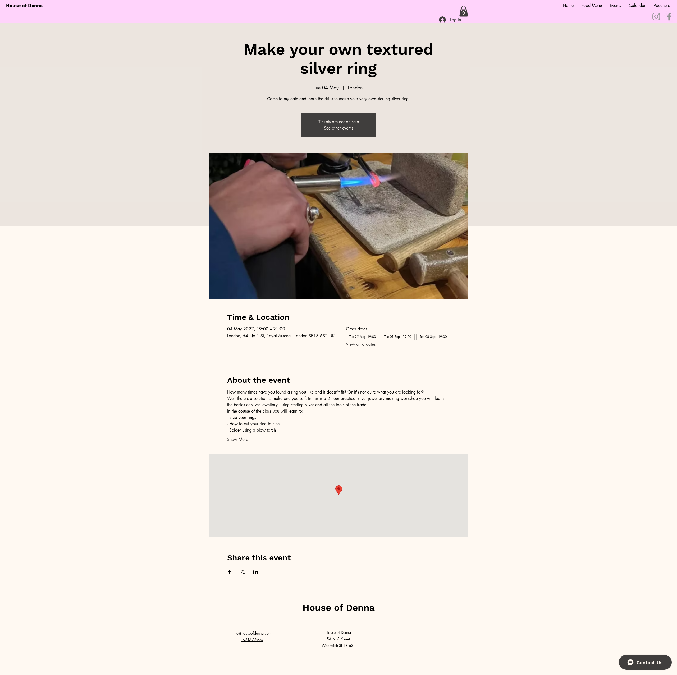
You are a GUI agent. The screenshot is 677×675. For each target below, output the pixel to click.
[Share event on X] (242, 572)
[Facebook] (669, 16)
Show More (237, 439)
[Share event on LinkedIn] (255, 572)
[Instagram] (656, 16)
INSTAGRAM (252, 639)
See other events (338, 128)
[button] (463, 11)
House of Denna (24, 5)
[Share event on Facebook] (229, 572)
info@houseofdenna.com (252, 633)
